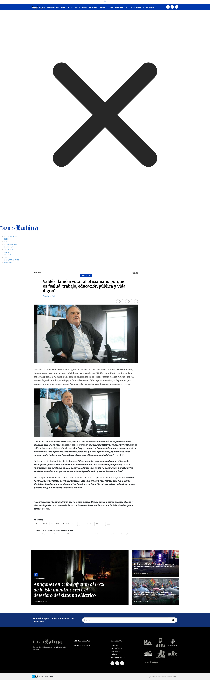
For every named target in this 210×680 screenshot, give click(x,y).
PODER (63, 7)
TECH (127, 7)
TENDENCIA (103, 7)
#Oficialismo (100, 524)
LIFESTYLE (119, 7)
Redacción (114, 645)
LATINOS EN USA (81, 7)
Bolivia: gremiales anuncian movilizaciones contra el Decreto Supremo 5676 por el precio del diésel (155, 594)
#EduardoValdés (86, 524)
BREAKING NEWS (10, 236)
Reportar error (115, 651)
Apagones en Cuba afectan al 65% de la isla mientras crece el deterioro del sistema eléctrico (69, 590)
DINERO (70, 7)
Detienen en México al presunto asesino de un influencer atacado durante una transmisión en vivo (154, 566)
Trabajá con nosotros (117, 657)
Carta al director (116, 648)
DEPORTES (93, 7)
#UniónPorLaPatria (69, 524)
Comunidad (150, 7)
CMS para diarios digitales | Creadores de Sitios (164, 676)
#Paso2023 (55, 524)
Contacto (113, 654)
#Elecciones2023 (41, 524)
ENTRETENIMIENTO (137, 7)
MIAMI (111, 7)
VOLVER (135, 273)
